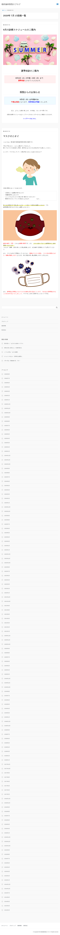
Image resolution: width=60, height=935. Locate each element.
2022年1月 (7, 592)
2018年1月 (7, 760)
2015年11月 (7, 841)
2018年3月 (7, 751)
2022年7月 (7, 571)
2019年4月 (7, 708)
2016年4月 (7, 824)
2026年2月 (7, 395)
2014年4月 (7, 905)
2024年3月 (7, 494)
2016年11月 (7, 802)
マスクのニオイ (11, 136)
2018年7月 (7, 734)
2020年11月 (7, 640)
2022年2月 (7, 588)
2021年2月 (7, 627)
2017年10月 (7, 768)
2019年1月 (7, 717)
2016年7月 (7, 815)
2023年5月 (7, 532)
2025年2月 (7, 447)
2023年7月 (7, 524)
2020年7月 (7, 657)
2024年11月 (7, 459)
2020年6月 (7, 661)
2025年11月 (7, 408)
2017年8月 (7, 777)
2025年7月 (7, 425)
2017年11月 (7, 764)
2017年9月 (7, 772)
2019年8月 (7, 691)
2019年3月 (7, 712)
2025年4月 (7, 438)
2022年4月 (7, 580)
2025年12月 (7, 404)
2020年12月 (7, 635)
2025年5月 (7, 434)
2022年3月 (7, 584)
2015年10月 (7, 845)
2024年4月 (7, 490)
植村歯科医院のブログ (11, 4)
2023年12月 (7, 507)
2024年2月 (7, 498)
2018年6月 (7, 738)
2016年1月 (7, 833)
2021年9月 (7, 605)
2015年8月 (7, 854)
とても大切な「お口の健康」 (11, 352)
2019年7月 (7, 695)
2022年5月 (7, 575)
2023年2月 (7, 545)
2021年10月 (7, 601)
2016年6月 (7, 820)
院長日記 (4, 330)
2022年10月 (7, 562)
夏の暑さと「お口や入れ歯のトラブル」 (14, 343)
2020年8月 (7, 652)
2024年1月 (7, 502)
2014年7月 (7, 893)
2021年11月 (7, 597)
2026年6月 (7, 382)
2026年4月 (7, 387)
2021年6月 (7, 614)
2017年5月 (7, 785)
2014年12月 (7, 884)
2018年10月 (7, 725)
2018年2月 (7, 755)
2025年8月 (7, 421)
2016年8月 (7, 811)
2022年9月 (7, 567)
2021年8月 (7, 610)
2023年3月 (7, 541)
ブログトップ (5, 321)
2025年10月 (7, 412)
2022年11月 (7, 558)
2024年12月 (7, 455)
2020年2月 (7, 674)
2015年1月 (7, 880)
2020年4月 (7, 670)
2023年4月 (7, 537)
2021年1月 (7, 631)
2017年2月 (7, 794)
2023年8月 (7, 519)
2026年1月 (7, 399)
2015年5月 (7, 863)
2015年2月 (7, 875)
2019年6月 (7, 700)
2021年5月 (7, 618)
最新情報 (4, 325)
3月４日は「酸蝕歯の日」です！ (12, 360)
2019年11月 (7, 682)
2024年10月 (7, 464)
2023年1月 (7, 550)
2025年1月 (7, 451)
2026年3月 (7, 391)
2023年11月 (7, 511)
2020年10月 (7, 644)
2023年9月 (7, 515)
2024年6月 (7, 481)
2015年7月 (7, 858)
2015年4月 (7, 867)
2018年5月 (7, 742)
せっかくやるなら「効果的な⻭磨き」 (13, 356)
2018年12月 (7, 721)
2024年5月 (7, 485)
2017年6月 (7, 781)
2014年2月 (7, 910)
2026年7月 (7, 378)
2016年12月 (7, 798)
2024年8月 (7, 472)
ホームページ (5, 317)
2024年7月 (7, 477)
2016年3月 (7, 828)
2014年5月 (7, 901)
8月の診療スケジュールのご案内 (19, 29)
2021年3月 (7, 622)
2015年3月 (7, 871)
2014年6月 (7, 897)
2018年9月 (7, 730)
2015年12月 (7, 837)
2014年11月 (7, 888)
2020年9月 (7, 648)
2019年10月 (7, 687)
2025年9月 (7, 417)
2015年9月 (7, 850)
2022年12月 (7, 554)
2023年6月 (7, 528)
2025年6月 (7, 429)
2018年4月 (7, 747)
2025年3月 (7, 442)
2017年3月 (7, 790)
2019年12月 (7, 678)
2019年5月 (7, 704)
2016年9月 (7, 807)
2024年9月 (7, 468)
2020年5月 (7, 665)
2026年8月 (7, 374)
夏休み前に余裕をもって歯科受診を (13, 347)
